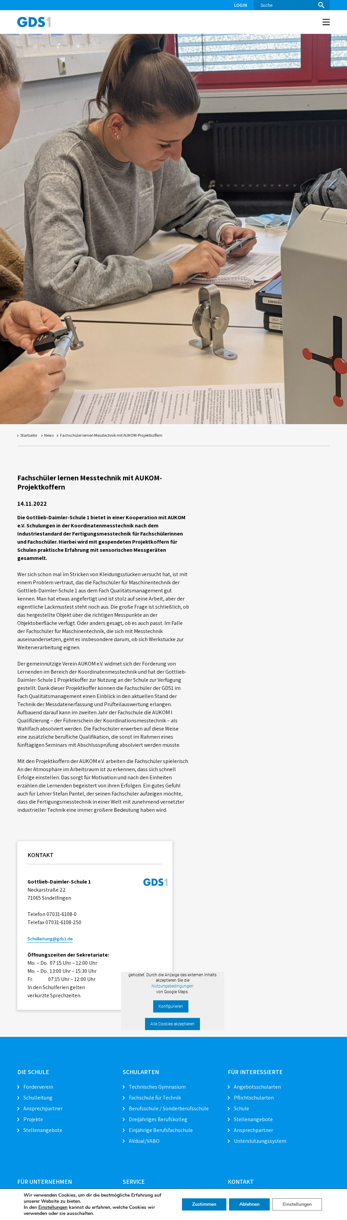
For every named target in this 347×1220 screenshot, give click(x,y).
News (49, 435)
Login (240, 5)
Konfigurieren (171, 1006)
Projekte (33, 1119)
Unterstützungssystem (260, 1141)
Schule (241, 1108)
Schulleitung (38, 1097)
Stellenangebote (42, 1130)
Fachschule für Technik (155, 1097)
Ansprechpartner (43, 1108)
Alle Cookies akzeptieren (172, 1024)
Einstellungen (52, 1207)
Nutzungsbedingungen (172, 986)
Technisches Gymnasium (157, 1086)
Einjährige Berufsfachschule (161, 1130)
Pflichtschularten (254, 1097)
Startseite (28, 435)
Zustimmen (204, 1204)
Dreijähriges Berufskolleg (158, 1119)
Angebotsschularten (257, 1086)
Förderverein (38, 1086)
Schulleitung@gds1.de (50, 939)
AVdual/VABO (144, 1141)
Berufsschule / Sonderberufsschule (169, 1108)
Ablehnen (249, 1204)
